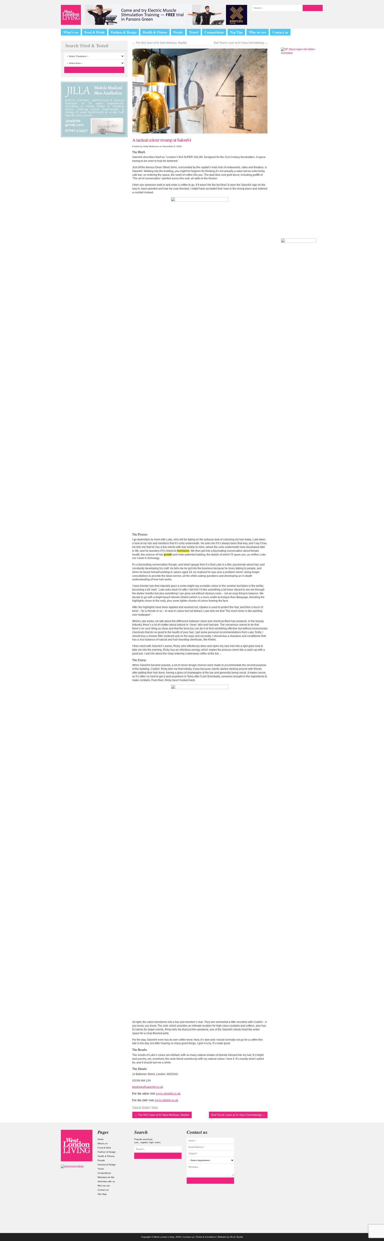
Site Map (102, 1194)
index (157, 1142)
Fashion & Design (123, 32)
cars (136, 1142)
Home (101, 1139)
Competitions (214, 32)
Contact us (280, 32)
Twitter (307, 1146)
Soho (155, 1107)
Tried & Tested (141, 1107)
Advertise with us (106, 1181)
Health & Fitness (155, 32)
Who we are (257, 32)
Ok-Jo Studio (236, 1237)
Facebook (307, 1170)
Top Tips (236, 32)
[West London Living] (71, 15)
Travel (193, 32)
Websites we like (106, 1177)
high (151, 1142)
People (178, 32)
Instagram (307, 1134)
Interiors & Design (107, 1164)
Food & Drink (94, 32)
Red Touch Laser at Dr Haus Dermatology (241, 42)
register (144, 1142)
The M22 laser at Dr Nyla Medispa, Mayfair (159, 42)
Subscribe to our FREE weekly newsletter (298, 209)
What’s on (70, 32)
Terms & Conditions (206, 1237)
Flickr (307, 1158)
